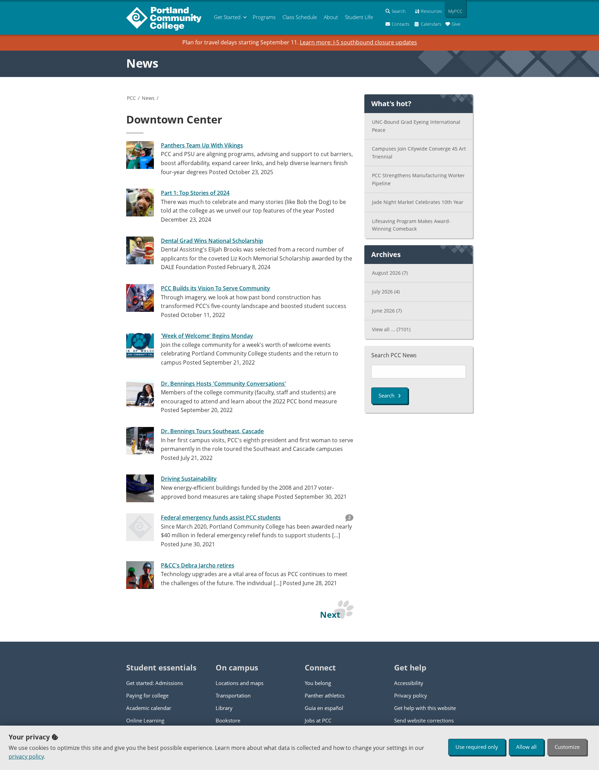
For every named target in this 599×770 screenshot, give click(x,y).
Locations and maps (239, 682)
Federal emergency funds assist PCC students (221, 517)
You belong (318, 682)
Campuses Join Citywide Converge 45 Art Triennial (419, 152)
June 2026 (387, 310)
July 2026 (386, 291)
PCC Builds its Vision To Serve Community (215, 288)
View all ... (391, 329)
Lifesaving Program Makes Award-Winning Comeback (411, 225)
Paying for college (147, 695)
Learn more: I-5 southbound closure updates (358, 42)
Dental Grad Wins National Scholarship (212, 241)
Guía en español (324, 707)
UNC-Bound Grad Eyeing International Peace (416, 126)
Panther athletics (325, 695)
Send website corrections (424, 720)
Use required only (476, 746)
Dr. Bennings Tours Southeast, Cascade (212, 431)
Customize (567, 746)
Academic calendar (148, 707)
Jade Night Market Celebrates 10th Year (417, 202)
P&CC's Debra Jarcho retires (197, 565)
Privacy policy (410, 695)
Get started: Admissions (154, 682)
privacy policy (26, 756)
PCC (131, 98)
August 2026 (390, 273)
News (142, 63)
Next (330, 614)
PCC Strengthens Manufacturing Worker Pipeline (418, 179)
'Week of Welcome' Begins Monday (207, 336)
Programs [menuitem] (264, 17)
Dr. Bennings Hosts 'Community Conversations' (223, 383)
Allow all (526, 746)
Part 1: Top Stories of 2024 (195, 193)
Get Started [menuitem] (227, 17)
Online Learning (145, 720)
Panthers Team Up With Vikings (202, 145)
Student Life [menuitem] (359, 17)
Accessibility (408, 682)
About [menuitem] (331, 17)
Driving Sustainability (189, 478)
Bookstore (228, 720)
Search (386, 395)
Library (224, 707)
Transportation (233, 695)
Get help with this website (425, 707)
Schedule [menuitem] (300, 17)
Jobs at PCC (318, 720)
